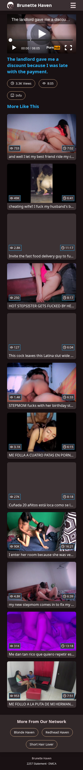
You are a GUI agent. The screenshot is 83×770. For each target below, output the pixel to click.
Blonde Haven (24, 732)
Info (18, 95)
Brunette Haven (34, 5)
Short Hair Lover (42, 744)
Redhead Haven (57, 732)
